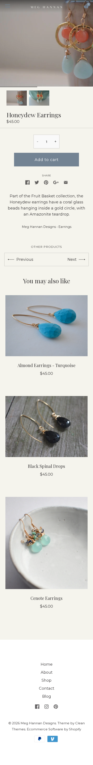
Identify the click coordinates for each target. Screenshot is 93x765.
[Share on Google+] (56, 182)
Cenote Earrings (46, 598)
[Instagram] (46, 706)
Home (47, 664)
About (47, 672)
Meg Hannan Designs (39, 227)
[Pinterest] (56, 706)
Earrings (64, 227)
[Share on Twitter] (37, 182)
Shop (46, 680)
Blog (46, 696)
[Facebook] (37, 706)
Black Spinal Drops (46, 466)
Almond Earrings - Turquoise (46, 365)
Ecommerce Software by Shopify (54, 729)
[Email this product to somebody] (66, 182)
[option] (16, 98)
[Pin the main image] (46, 182)
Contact (46, 688)
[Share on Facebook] (27, 182)
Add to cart (47, 159)
